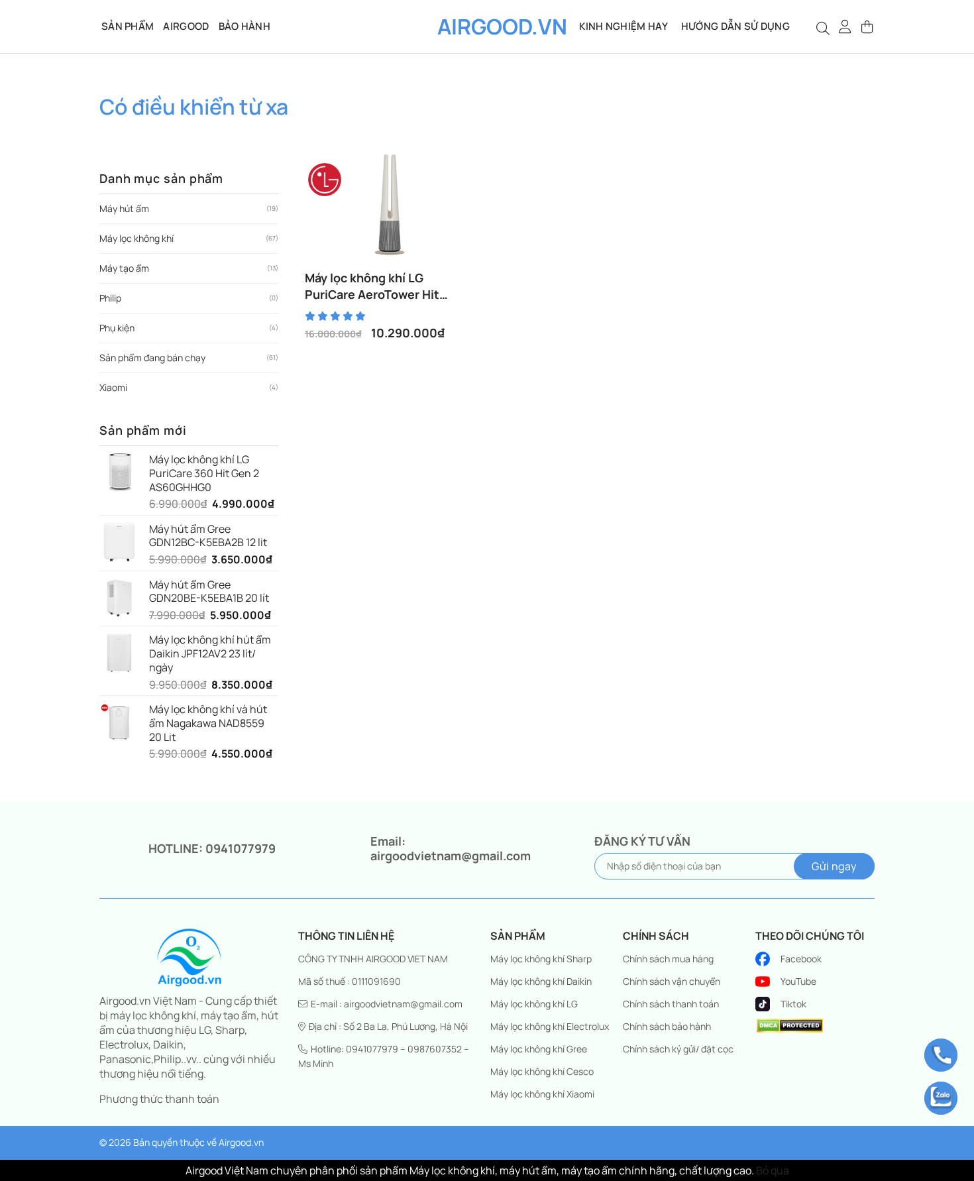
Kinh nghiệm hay (623, 26)
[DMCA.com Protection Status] (790, 1024)
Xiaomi (113, 387)
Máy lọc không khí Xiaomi (542, 1094)
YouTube (798, 981)
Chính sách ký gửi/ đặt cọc (678, 1048)
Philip (110, 298)
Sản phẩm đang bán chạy (152, 357)
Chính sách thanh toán (671, 1003)
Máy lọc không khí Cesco (542, 1071)
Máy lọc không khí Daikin (541, 981)
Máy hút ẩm (124, 208)
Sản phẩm (127, 26)
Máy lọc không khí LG (534, 1003)
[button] (845, 26)
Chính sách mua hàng (668, 958)
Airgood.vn (487, 26)
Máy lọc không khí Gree (538, 1048)
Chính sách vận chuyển (671, 981)
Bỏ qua (772, 1170)
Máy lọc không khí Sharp (541, 958)
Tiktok (793, 1003)
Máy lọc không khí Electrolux (549, 1026)
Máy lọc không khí (136, 238)
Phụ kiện (117, 327)
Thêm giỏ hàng (395, 268)
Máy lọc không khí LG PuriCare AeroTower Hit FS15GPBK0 (372, 286)
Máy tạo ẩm (124, 268)
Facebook (801, 958)
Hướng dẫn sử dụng (735, 26)
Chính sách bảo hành (667, 1026)
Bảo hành (244, 26)
